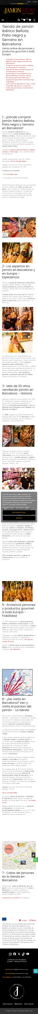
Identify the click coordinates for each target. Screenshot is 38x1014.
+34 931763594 (16, 977)
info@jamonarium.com (20, 969)
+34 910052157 (26, 977)
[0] (29, 20)
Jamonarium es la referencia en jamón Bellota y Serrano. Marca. (19, 75)
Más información (8, 507)
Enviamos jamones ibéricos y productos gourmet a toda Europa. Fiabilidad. (20, 80)
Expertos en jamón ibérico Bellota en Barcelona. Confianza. (20, 66)
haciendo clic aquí (22, 973)
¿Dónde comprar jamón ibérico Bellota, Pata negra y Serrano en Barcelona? (19, 61)
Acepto (19, 518)
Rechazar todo (19, 512)
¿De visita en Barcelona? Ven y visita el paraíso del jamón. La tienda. (20, 85)
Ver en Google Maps (18, 161)
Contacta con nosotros (10, 898)
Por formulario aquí (11, 174)
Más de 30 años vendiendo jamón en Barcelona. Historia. (19, 71)
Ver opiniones (15, 649)
